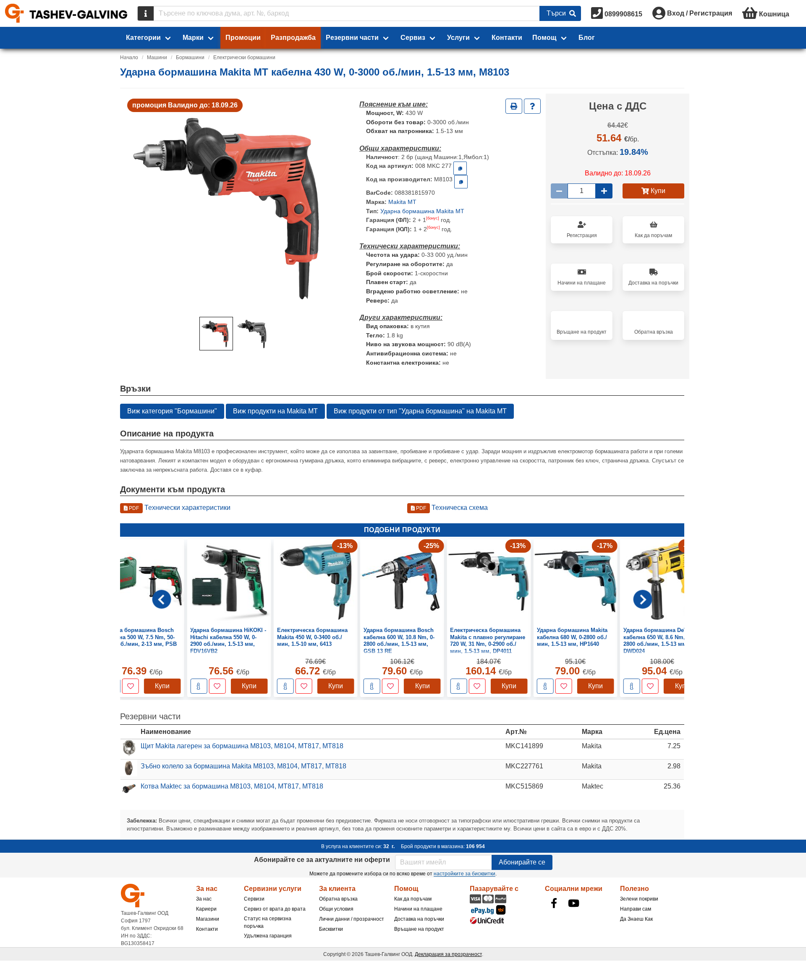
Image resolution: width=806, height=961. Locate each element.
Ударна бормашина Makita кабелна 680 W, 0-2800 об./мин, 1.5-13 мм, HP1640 (572, 637)
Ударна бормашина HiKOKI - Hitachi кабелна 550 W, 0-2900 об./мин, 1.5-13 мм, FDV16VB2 (228, 640)
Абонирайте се (522, 862)
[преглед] (198, 686)
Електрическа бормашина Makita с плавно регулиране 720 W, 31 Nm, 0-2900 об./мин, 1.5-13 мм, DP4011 (487, 640)
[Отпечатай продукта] (513, 106)
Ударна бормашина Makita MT (422, 211)
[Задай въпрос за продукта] (532, 106)
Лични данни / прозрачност (351, 919)
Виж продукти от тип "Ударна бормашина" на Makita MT (420, 411)
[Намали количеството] (559, 190)
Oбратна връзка (338, 899)
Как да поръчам (413, 899)
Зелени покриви (639, 899)
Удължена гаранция (268, 936)
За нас (204, 899)
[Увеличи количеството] (604, 190)
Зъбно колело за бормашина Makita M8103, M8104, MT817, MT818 (243, 766)
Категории (143, 37)
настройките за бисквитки (464, 874)
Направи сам (635, 909)
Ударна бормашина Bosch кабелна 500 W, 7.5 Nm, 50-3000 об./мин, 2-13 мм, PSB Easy (140, 640)
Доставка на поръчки (419, 919)
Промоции (243, 37)
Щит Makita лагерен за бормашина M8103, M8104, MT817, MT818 (242, 745)
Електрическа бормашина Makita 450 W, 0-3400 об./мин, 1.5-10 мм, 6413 (312, 637)
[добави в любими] (130, 686)
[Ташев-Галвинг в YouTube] (574, 903)
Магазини (207, 919)
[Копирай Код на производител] (461, 181)
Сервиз (412, 37)
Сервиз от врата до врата (275, 909)
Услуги (458, 37)
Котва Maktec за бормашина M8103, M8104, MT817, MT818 (232, 786)
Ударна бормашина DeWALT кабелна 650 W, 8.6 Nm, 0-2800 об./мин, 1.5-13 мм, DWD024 (661, 640)
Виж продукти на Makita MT (275, 411)
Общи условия (336, 909)
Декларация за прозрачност (448, 954)
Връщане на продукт (419, 929)
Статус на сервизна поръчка (267, 922)
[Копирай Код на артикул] (460, 168)
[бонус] (432, 218)
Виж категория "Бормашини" (172, 411)
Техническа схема (451, 507)
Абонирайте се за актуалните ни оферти (322, 859)
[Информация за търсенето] (145, 13)
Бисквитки (331, 929)
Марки (193, 37)
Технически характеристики (179, 507)
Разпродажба (293, 37)
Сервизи (254, 899)
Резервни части (352, 37)
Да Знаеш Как (636, 919)
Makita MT (402, 201)
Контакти (507, 37)
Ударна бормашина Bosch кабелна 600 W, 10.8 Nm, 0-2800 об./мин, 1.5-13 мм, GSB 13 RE (399, 640)
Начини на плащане (418, 909)
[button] (216, 333)
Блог (586, 37)
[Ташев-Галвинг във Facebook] (554, 903)
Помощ (544, 37)
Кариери (206, 909)
